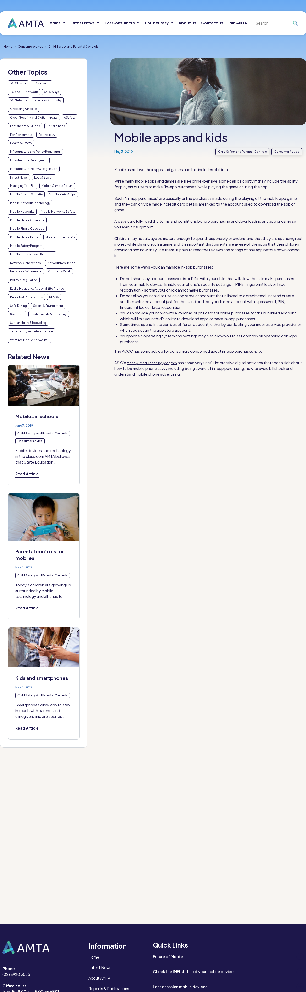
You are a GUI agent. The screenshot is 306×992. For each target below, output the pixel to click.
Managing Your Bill (22, 186)
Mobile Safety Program (26, 246)
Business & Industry (47, 100)
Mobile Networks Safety (58, 211)
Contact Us (212, 22)
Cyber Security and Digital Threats (34, 117)
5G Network (18, 100)
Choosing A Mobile (23, 109)
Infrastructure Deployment (29, 160)
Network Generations (25, 263)
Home (8, 46)
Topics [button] (54, 22)
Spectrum (17, 314)
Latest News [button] (83, 22)
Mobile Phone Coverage (27, 220)
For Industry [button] (157, 22)
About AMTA (99, 978)
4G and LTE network (24, 92)
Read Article (27, 473)
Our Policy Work (59, 271)
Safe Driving (18, 306)
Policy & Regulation (24, 280)
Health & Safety (21, 143)
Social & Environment (48, 306)
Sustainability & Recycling (49, 314)
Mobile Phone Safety (60, 237)
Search (295, 23)
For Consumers (21, 134)
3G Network (41, 83)
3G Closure (18, 83)
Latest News (19, 177)
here (257, 351)
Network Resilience (61, 263)
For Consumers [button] (120, 22)
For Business (56, 126)
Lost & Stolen (43, 177)
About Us (187, 22)
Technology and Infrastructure (31, 331)
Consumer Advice (30, 46)
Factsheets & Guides (25, 126)
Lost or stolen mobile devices (180, 986)
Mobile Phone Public (24, 237)
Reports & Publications (26, 297)
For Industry (46, 134)
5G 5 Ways (51, 92)
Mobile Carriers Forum (57, 186)
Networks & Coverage (26, 271)
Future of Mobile (168, 956)
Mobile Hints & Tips (62, 194)
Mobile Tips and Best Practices (32, 254)
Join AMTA (237, 22)
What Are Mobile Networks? (29, 340)
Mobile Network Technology (30, 203)
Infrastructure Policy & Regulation (33, 169)
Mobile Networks (22, 211)
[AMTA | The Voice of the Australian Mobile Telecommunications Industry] (26, 23)
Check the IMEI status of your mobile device (193, 971)
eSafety (69, 117)
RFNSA (54, 297)
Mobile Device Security (26, 194)
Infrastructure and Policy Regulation (35, 151)
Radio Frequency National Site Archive (37, 288)
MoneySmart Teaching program (152, 363)
